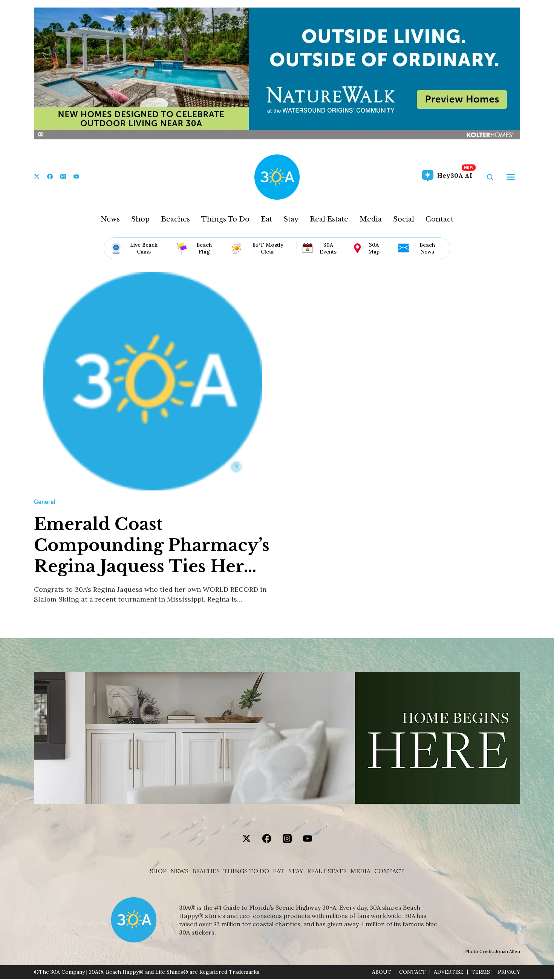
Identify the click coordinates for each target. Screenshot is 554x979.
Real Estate (329, 219)
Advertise (449, 972)
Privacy (509, 972)
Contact (439, 219)
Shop (140, 219)
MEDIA (360, 871)
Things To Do (225, 219)
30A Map (374, 248)
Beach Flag (204, 248)
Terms (480, 972)
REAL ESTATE (327, 871)
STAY (295, 871)
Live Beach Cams (144, 248)
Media (371, 219)
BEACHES (206, 871)
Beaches (175, 219)
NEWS (179, 871)
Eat (266, 219)
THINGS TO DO (246, 871)
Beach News (427, 248)
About (381, 972)
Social (403, 219)
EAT (279, 871)
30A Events (328, 248)
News (110, 219)
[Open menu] (510, 177)
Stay (290, 219)
